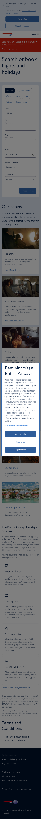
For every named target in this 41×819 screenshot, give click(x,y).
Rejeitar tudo (20, 450)
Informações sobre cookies (16, 425)
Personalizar (20, 442)
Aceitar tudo (20, 434)
